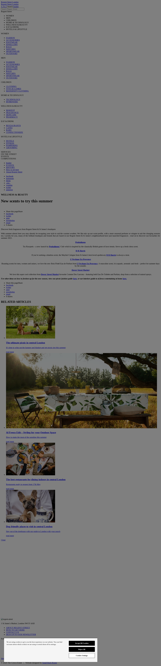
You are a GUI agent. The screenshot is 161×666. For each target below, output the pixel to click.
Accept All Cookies (82, 643)
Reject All (81, 649)
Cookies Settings (82, 655)
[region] (50, 650)
